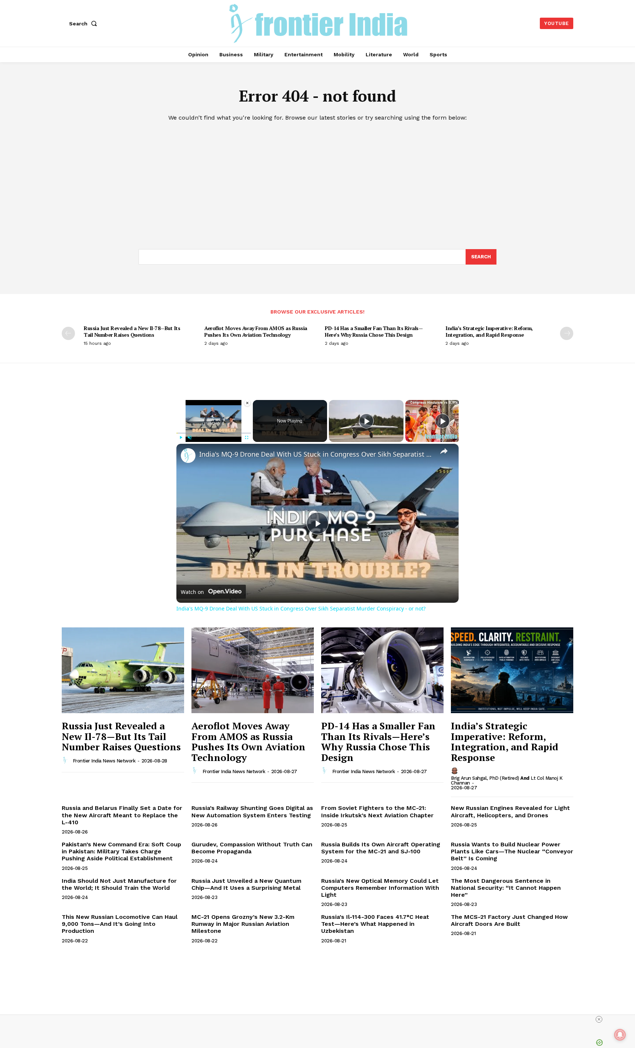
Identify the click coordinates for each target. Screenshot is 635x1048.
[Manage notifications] (620, 1035)
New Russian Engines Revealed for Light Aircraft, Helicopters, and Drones (510, 811)
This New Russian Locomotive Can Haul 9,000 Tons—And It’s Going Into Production (119, 923)
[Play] (180, 437)
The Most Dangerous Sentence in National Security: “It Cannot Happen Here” (506, 887)
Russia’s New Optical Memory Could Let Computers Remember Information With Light (380, 887)
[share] (444, 450)
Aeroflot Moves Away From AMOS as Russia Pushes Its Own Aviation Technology (255, 331)
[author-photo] (66, 761)
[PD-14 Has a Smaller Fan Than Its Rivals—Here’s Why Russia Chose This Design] (382, 670)
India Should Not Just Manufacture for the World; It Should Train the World (119, 884)
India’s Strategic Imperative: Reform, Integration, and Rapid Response (489, 331)
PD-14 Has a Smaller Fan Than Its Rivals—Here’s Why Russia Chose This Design (374, 331)
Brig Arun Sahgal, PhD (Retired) (485, 778)
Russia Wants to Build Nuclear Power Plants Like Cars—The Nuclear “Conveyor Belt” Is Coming (512, 851)
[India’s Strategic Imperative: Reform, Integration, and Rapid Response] (512, 670)
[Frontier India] (318, 22)
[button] (84, 23)
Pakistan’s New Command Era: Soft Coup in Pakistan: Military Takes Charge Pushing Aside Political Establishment (121, 851)
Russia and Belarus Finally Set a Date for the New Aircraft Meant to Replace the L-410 (122, 814)
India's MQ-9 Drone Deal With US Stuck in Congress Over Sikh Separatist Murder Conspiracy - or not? (316, 454)
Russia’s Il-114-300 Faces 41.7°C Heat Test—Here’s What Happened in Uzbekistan (375, 923)
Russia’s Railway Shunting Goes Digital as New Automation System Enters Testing (252, 811)
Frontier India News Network (104, 761)
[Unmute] (189, 437)
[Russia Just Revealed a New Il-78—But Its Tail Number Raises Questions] (123, 670)
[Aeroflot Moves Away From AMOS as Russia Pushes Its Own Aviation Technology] (252, 670)
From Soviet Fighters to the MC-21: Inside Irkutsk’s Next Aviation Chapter (377, 811)
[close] (599, 1019)
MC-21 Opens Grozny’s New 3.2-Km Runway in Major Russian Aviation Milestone (242, 923)
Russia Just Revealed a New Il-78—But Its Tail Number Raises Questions (132, 331)
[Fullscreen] (246, 437)
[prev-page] (68, 333)
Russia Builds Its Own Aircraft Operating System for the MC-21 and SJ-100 (380, 848)
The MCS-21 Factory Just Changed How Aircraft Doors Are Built (509, 920)
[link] (188, 455)
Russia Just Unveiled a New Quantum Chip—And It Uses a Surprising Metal (246, 884)
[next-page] (566, 333)
